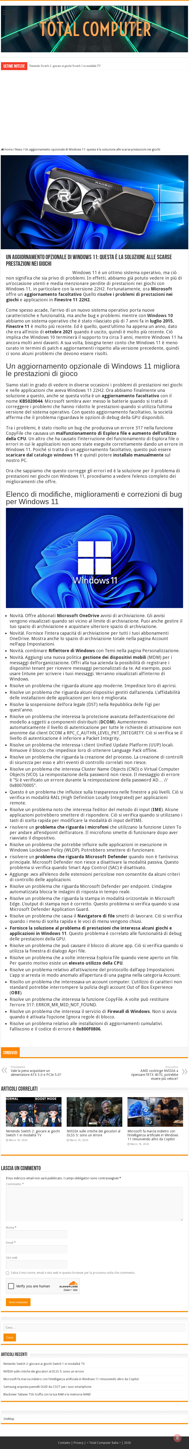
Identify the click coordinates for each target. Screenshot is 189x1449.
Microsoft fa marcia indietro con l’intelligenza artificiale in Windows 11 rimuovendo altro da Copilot (152, 1135)
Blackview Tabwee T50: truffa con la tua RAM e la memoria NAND (47, 1394)
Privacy (78, 1443)
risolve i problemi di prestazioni (131, 294)
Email (11, 1242)
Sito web (11, 1257)
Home (8, 149)
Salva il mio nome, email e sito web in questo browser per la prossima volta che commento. (73, 1273)
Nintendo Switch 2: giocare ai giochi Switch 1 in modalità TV (65, 66)
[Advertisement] (94, 108)
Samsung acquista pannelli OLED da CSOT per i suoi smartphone (47, 1387)
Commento (15, 1184)
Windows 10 (160, 315)
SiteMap (8, 1419)
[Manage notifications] (177, 1438)
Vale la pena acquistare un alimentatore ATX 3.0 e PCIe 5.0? (36, 1071)
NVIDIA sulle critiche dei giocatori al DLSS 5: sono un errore (93, 1133)
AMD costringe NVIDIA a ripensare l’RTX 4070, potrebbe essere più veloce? (154, 1073)
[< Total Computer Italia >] (94, 29)
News (18, 149)
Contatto (64, 1443)
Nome (11, 1227)
